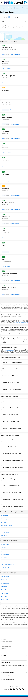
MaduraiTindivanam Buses (11, 408)
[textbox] (14, 22)
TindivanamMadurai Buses (11, 369)
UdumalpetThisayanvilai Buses (12, 460)
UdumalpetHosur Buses (10, 447)
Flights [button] (3, 8)
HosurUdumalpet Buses (10, 485)
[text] (2, 8)
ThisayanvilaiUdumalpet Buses (12, 499)
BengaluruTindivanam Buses (12, 401)
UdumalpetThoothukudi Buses (12, 467)
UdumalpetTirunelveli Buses (11, 453)
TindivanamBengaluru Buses (12, 362)
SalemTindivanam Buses (10, 414)
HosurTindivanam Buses (10, 421)
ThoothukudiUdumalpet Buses (12, 506)
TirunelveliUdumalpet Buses (11, 492)
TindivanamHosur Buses (10, 382)
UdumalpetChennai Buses (11, 440)
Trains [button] (17, 8)
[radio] (6, 17)
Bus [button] (11, 8)
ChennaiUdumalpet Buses (11, 479)
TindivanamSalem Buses (10, 376)
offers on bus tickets (9, 350)
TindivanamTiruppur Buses (11, 389)
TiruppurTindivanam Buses (11, 428)
